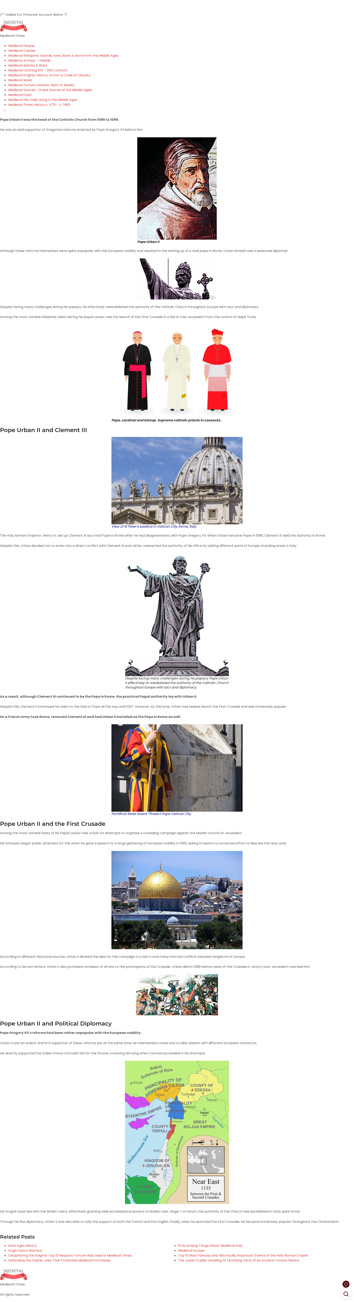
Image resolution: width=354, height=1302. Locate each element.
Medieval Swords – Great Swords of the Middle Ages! (50, 90)
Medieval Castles (21, 50)
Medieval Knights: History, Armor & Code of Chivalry (49, 75)
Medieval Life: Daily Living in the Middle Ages (42, 99)
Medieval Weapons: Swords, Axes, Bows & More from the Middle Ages (63, 55)
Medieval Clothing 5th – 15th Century (37, 70)
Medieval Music (20, 80)
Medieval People (21, 45)
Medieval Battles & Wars (27, 65)
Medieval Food (19, 95)
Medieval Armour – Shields (29, 60)
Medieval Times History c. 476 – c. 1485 (39, 104)
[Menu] (4, 110)
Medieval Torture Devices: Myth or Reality (41, 85)
